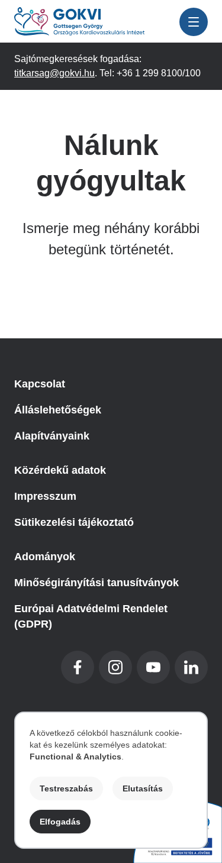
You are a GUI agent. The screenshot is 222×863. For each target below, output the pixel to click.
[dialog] (111, 780)
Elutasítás (143, 788)
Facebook (77, 667)
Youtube (153, 667)
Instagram (115, 667)
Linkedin (191, 667)
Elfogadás (60, 821)
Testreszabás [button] (66, 788)
